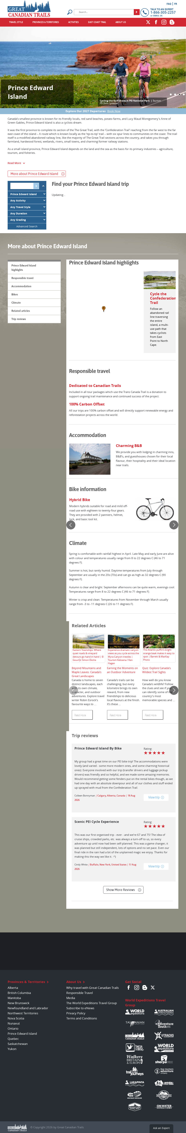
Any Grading (18, 220)
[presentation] (70, 524)
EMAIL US (157, 15)
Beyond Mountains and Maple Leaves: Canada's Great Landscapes (86, 672)
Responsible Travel (79, 993)
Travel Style (16, 22)
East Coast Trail (97, 22)
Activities (73, 22)
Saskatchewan (18, 1044)
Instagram (164, 22)
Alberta (13, 988)
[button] (171, 94)
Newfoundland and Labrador (28, 1008)
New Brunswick (18, 1003)
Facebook (156, 22)
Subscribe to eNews (80, 1008)
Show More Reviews (120, 890)
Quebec (13, 1039)
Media (70, 998)
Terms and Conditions (81, 1018)
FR (175, 3)
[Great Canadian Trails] (29, 7)
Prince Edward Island (23, 194)
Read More (14, 163)
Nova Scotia (16, 1018)
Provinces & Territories (46, 22)
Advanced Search (26, 226)
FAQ (169, 3)
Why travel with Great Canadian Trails (92, 988)
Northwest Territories (23, 1013)
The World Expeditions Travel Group (91, 1003)
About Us (121, 22)
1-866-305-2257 (163, 12)
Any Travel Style (20, 207)
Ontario (13, 1028)
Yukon (12, 1049)
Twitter (148, 22)
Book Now (113, 111)
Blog (172, 22)
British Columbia (19, 993)
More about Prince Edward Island (34, 174)
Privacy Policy (75, 1013)
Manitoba (14, 998)
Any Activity (18, 200)
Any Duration (18, 213)
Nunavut (14, 1023)
